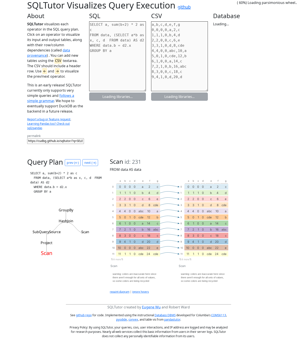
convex (133, 319)
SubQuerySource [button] (47, 231)
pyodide (121, 319)
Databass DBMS (165, 315)
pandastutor (172, 319)
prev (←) (73, 163)
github (184, 7)
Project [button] (46, 242)
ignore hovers (140, 292)
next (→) (90, 163)
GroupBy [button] (66, 210)
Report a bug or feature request (48, 119)
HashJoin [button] (66, 221)
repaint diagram (119, 292)
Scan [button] (85, 231)
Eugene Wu (151, 307)
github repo (84, 315)
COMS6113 (218, 315)
